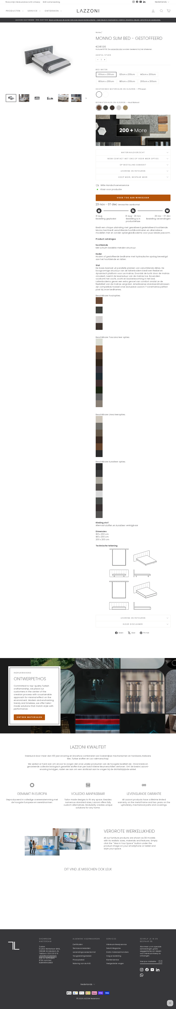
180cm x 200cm (127, 81)
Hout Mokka (112, 107)
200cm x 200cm (148, 81)
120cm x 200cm (127, 74)
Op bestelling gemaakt (133, 165)
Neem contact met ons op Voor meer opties (133, 158)
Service (33, 10)
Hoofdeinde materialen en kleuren (121, 89)
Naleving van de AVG (82, 963)
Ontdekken (52, 10)
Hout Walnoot (99, 107)
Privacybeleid (78, 960)
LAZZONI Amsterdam (48, 956)
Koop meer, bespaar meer (133, 177)
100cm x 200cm (106, 74)
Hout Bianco (119, 107)
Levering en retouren (133, 171)
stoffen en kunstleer (115, 525)
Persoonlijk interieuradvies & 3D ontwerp (23, 2)
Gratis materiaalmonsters (117, 952)
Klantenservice (112, 960)
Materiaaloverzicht (133, 152)
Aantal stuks (103, 55)
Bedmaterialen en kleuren (117, 102)
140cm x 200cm (148, 74)
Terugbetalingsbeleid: (82, 956)
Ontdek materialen (29, 717)
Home (98, 32)
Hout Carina (125, 107)
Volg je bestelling (113, 956)
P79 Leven (99, 94)
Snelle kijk (25, 905)
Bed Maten (102, 70)
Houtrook (105, 107)
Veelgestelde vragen (115, 963)
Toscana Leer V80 (105, 94)
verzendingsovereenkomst (84, 952)
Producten (13, 10)
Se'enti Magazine (113, 948)
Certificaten (78, 944)
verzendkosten (116, 49)
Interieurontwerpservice (116, 944)
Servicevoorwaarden (81, 948)
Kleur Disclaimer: (133, 624)
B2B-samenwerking (51, 2)
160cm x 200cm (106, 81)
